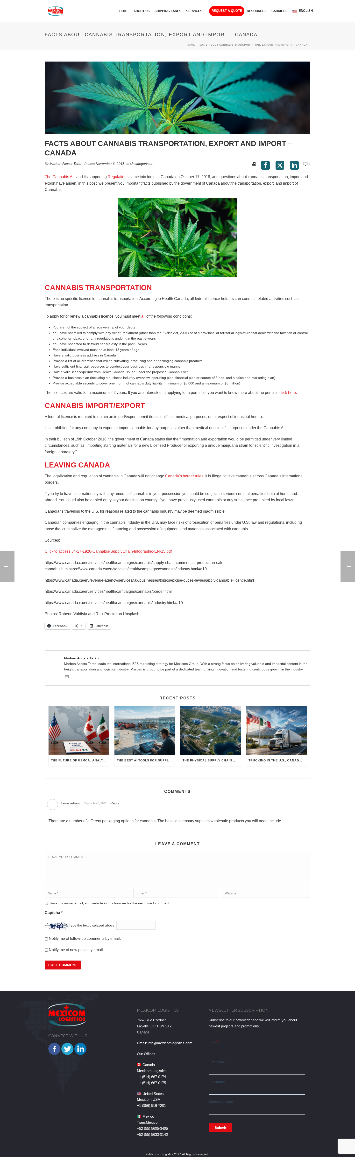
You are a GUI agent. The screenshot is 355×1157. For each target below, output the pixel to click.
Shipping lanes (168, 11)
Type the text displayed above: (92, 925)
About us (142, 11)
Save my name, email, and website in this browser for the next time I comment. (110, 903)
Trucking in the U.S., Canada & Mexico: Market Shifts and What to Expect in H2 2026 (277, 760)
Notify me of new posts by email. (76, 950)
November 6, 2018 (110, 164)
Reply (114, 803)
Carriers (279, 11)
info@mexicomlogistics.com (170, 1043)
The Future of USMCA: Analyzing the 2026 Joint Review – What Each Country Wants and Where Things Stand (80, 760)
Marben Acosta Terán (66, 164)
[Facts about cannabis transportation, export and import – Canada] (177, 98)
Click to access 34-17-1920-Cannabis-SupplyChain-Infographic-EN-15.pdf (108, 551)
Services (194, 11)
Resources (257, 11)
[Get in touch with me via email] (67, 677)
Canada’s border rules (184, 476)
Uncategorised (141, 164)
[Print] (254, 164)
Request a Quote (227, 11)
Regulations (118, 177)
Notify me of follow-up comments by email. (85, 938)
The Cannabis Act (60, 177)
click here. (288, 392)
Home (124, 11)
